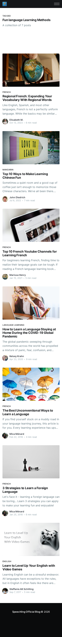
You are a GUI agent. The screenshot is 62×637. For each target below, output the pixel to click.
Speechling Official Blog (26, 611)
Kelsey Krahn (16, 356)
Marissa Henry (17, 274)
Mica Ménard (16, 433)
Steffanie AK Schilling (21, 589)
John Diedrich (17, 197)
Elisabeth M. (16, 119)
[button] (57, 4)
